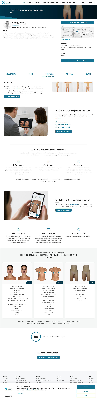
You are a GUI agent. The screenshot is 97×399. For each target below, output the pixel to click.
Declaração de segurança (76, 382)
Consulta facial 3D (62, 122)
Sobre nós (5, 378)
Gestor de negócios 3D (20, 380)
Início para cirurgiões (20, 378)
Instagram (91, 378)
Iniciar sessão (91, 2)
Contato (83, 2)
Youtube (91, 382)
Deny (86, 395)
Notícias (5, 382)
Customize (85, 391)
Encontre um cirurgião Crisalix (50, 2)
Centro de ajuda (60, 380)
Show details (20, 393)
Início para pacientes (41, 378)
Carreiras (5, 380)
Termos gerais (73, 378)
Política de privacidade (75, 380)
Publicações (76, 2)
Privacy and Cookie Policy (33, 389)
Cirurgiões (37, 2)
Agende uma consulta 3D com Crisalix (77, 22)
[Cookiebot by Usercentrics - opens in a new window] (8, 396)
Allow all (86, 386)
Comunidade (39, 382)
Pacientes (29, 2)
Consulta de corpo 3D (63, 127)
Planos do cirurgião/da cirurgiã (22, 382)
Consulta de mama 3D (63, 124)
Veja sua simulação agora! (12, 96)
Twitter (90, 380)
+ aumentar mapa (65, 39)
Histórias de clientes (65, 2)
